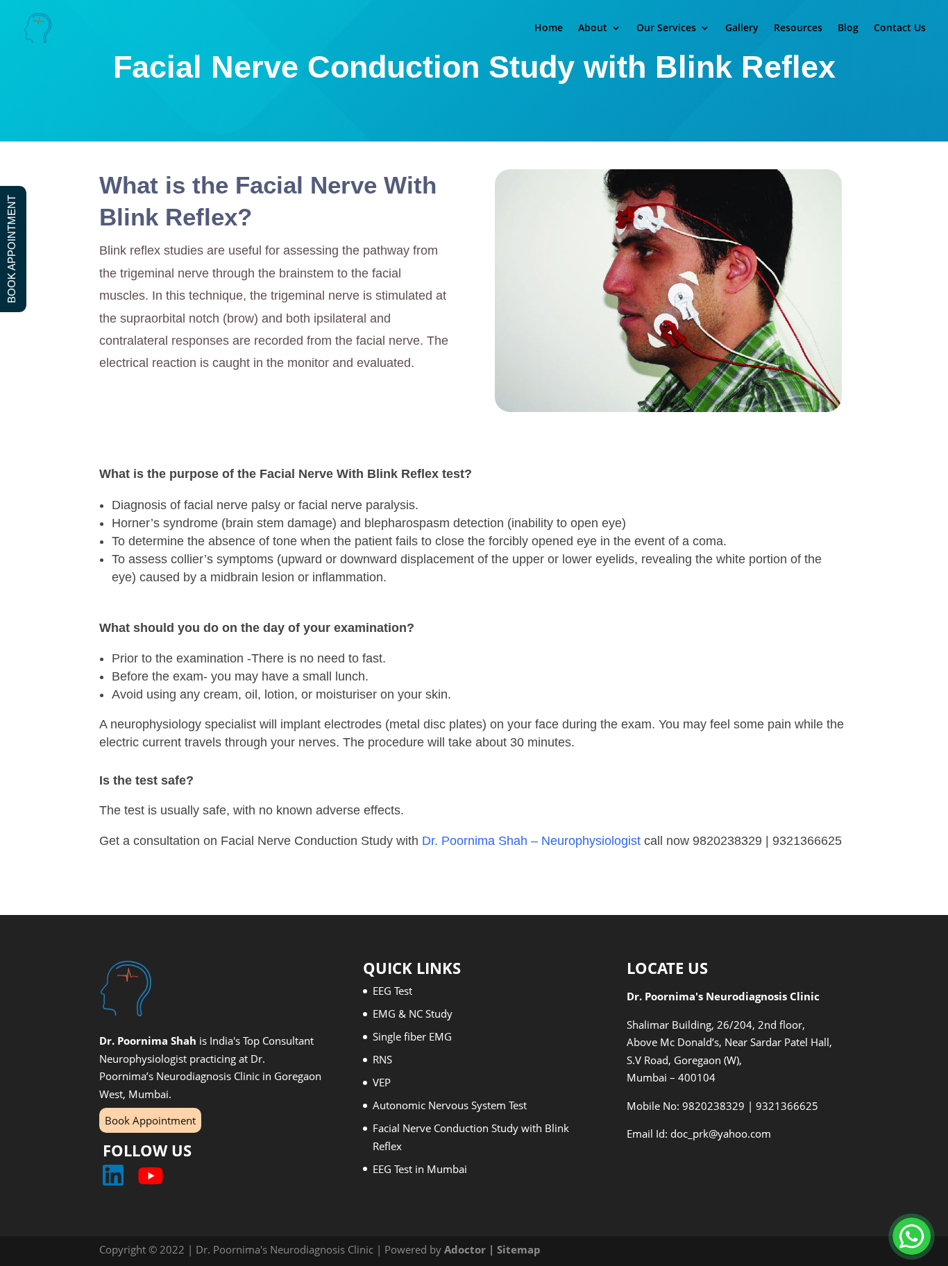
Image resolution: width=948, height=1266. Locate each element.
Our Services (666, 28)
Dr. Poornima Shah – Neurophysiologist (531, 841)
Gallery (742, 28)
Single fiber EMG (412, 1036)
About (592, 28)
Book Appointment (150, 1120)
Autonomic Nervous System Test (450, 1105)
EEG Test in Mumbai (420, 1169)
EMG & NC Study (412, 1013)
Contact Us (900, 28)
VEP (382, 1082)
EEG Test (392, 991)
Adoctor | (470, 1249)
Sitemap (519, 1249)
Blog (848, 28)
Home (548, 28)
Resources (798, 28)
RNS (382, 1059)
